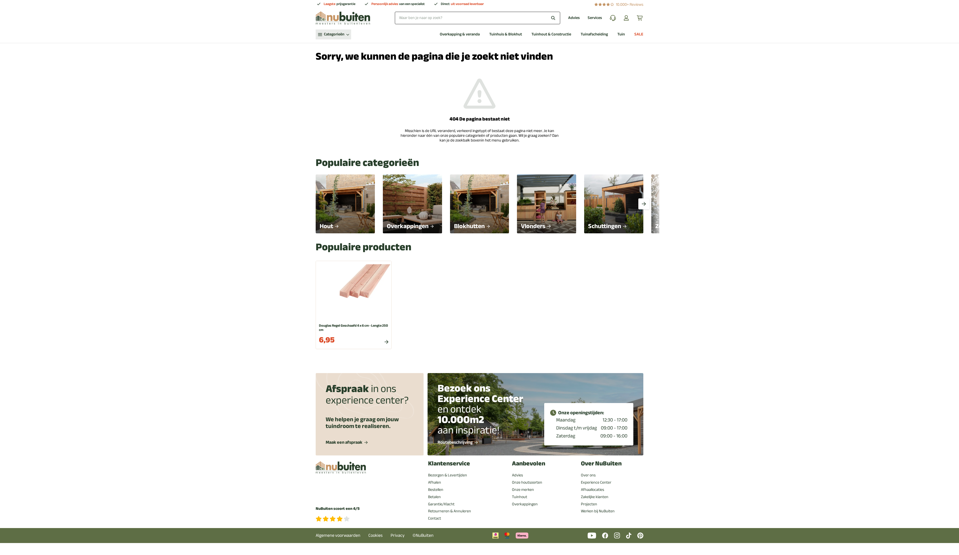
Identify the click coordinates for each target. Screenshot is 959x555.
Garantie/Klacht (441, 504)
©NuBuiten (423, 535)
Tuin (621, 34)
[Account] (626, 18)
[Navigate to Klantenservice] (613, 18)
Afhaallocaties (592, 489)
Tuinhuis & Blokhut (505, 34)
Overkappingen (525, 504)
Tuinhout (519, 497)
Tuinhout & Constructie (551, 34)
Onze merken (523, 489)
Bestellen (435, 489)
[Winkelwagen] (640, 18)
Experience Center (596, 482)
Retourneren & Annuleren (449, 511)
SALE (638, 34)
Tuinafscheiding (594, 34)
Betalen (434, 497)
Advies (574, 17)
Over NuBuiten (601, 463)
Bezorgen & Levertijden (447, 475)
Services (595, 17)
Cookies (375, 535)
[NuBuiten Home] (343, 17)
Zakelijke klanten (594, 497)
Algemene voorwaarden (338, 535)
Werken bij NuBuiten (598, 511)
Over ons (588, 475)
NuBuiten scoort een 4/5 (338, 508)
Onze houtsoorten (527, 482)
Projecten (589, 504)
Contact (434, 518)
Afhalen (434, 482)
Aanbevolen (528, 463)
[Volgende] (643, 203)
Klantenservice (449, 463)
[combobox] (477, 18)
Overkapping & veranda (460, 34)
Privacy (398, 535)
